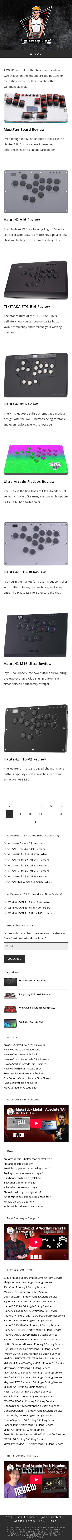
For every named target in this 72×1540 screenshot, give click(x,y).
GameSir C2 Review (31, 1021)
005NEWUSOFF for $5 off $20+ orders (28, 907)
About (18, 1521)
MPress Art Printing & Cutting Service (25, 1386)
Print (17, 1517)
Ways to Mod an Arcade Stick (20, 1087)
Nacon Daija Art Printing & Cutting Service (27, 1391)
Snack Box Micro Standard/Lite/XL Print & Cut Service (34, 1434)
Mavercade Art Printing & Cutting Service (27, 1368)
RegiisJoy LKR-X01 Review (35, 994)
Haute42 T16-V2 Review (25, 759)
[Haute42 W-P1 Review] (10, 982)
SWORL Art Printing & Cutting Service (25, 1439)
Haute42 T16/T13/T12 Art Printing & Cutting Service (32, 1330)
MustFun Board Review (24, 129)
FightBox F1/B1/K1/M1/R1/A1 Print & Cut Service (31, 1301)
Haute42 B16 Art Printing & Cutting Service (28, 1306)
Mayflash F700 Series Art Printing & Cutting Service (33, 1382)
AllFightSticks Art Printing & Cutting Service (28, 1282)
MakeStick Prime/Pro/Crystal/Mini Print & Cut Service (34, 1363)
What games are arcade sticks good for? (27, 1197)
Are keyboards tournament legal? (23, 1173)
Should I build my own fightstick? (22, 1192)
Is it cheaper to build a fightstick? (22, 1178)
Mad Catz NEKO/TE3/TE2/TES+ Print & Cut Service (32, 1358)
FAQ (42, 1521)
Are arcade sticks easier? (18, 1163)
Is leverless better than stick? (20, 1182)
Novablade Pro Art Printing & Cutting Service (29, 1396)
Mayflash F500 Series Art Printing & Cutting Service (33, 1377)
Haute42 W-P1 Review (32, 980)
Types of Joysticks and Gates (20, 1082)
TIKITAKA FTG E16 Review (27, 306)
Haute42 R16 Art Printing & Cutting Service (28, 1320)
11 (40, 814)
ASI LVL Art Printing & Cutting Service (24, 1287)
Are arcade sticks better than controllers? (27, 1159)
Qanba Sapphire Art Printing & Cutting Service (30, 1420)
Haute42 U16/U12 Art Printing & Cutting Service (30, 1334)
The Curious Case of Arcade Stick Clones (27, 1078)
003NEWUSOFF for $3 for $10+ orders (28, 902)
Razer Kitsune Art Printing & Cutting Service (28, 1425)
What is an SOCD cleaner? (19, 1201)
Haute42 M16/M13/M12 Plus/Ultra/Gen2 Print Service (34, 1315)
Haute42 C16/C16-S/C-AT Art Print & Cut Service (31, 1311)
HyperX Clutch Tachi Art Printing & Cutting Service (32, 1353)
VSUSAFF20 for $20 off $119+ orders (28, 860)
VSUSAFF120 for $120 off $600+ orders (29, 882)
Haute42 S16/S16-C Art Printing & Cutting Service (31, 1325)
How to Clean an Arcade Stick (20, 1054)
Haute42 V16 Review (22, 219)
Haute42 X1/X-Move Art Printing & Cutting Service (32, 1339)
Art (8, 1517)
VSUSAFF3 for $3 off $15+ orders (26, 843)
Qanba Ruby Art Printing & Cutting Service (28, 1415)
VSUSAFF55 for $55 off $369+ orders (28, 871)
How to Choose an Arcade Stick (22, 1049)
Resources (30, 1517)
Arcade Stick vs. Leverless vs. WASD (24, 1045)
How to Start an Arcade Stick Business (26, 1064)
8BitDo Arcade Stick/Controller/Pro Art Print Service (33, 1277)
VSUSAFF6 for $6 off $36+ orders (26, 849)
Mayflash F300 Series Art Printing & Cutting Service (33, 1372)
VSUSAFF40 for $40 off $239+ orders (28, 865)
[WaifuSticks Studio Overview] (10, 1009)
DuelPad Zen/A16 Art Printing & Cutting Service (30, 1296)
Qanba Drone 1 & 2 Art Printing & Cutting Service (31, 1406)
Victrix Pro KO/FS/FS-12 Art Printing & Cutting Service (33, 1444)
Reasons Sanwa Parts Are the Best (24, 1073)
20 (61, 814)
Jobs (44, 1517)
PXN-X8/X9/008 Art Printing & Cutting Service (29, 1401)
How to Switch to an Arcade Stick (22, 1068)
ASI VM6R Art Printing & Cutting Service (26, 1292)
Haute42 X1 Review (21, 404)
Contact (56, 1517)
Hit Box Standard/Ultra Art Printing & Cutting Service (33, 1344)
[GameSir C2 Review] (10, 1023)
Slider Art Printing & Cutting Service (24, 1429)
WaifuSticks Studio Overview (37, 1007)
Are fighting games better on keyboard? (27, 1168)
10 (30, 814)
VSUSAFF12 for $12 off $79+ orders (27, 854)
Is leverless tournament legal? (21, 1187)
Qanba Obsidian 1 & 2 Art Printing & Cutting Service (33, 1410)
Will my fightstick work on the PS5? (23, 1206)
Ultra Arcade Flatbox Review (29, 481)
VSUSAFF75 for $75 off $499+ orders (28, 876)
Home (52, 1521)
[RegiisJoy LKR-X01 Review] (10, 996)
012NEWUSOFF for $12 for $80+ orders (29, 913)
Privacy (30, 1521)
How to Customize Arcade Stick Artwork (26, 1059)
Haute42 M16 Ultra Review (27, 663)
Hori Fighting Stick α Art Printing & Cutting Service (31, 1349)
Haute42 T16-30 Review (25, 572)
